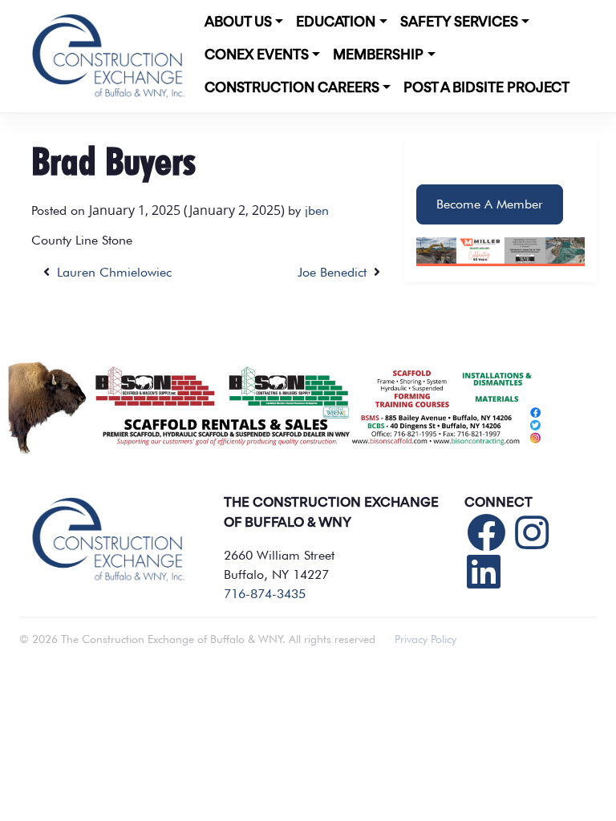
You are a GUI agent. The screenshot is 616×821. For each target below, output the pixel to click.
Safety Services (459, 22)
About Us (238, 22)
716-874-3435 (265, 593)
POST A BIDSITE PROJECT (486, 88)
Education (335, 22)
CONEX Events (257, 55)
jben (317, 210)
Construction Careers (292, 88)
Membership (378, 55)
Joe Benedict (336, 272)
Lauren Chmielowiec (111, 272)
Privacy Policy (425, 639)
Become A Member (489, 204)
